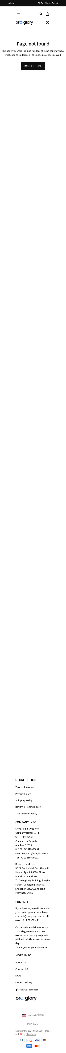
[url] (31, 1034)
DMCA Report (33, 1023)
